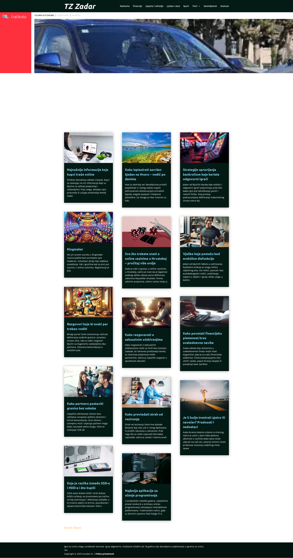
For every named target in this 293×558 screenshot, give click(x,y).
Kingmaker (75, 249)
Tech (194, 6)
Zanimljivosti (210, 6)
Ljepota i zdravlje (154, 6)
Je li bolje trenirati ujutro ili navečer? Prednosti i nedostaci (204, 422)
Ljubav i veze (173, 6)
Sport (186, 6)
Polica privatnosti (105, 553)
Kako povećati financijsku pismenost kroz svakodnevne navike (202, 338)
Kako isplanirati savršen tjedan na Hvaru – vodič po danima (145, 174)
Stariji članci (72, 527)
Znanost (224, 6)
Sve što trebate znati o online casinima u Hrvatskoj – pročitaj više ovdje (146, 258)
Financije (137, 6)
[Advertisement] (146, 97)
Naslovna (125, 6)
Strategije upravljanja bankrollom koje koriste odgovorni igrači (201, 174)
